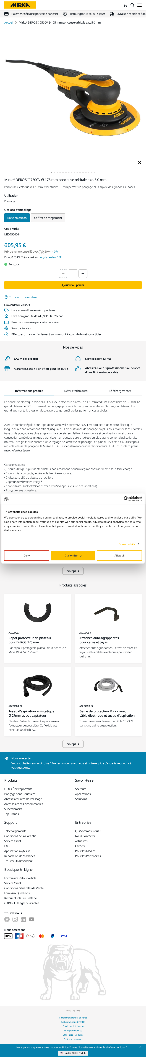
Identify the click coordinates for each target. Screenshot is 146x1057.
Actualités (81, 841)
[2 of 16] (54, 172)
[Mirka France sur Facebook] (7, 919)
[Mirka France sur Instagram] (15, 919)
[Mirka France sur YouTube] (31, 919)
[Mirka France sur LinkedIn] (23, 919)
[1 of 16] (51, 172)
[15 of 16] (91, 172)
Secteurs (80, 789)
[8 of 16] (71, 172)
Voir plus (73, 571)
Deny (27, 555)
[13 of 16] (86, 172)
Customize (71, 555)
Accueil (8, 22)
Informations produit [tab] (29, 391)
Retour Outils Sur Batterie (20, 898)
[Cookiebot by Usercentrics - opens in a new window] (126, 499)
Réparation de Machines (19, 856)
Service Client (12, 841)
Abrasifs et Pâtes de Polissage (23, 799)
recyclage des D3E (50, 257)
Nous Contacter (85, 836)
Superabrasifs (13, 809)
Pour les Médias (85, 851)
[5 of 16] (63, 172)
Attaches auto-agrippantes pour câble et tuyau (99, 640)
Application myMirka (17, 851)
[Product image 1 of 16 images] (73, 98)
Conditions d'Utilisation (73, 1026)
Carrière (80, 846)
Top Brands (11, 814)
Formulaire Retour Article (20, 878)
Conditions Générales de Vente (23, 888)
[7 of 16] (68, 172)
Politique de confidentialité (73, 1021)
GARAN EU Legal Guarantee (21, 903)
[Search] (132, 5)
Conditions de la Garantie (20, 836)
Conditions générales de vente (73, 1017)
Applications (83, 794)
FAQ (7, 846)
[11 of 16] (80, 172)
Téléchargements (15, 831)
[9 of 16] (74, 172)
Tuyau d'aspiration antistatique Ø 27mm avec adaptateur (31, 713)
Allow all (119, 555)
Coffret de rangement (48, 218)
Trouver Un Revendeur (18, 861)
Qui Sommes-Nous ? (88, 831)
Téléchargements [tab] (120, 391)
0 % (56, 251)
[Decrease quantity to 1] (63, 273)
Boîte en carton (17, 218)
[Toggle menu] (139, 5)
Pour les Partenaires (88, 856)
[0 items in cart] (125, 5)
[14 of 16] (88, 172)
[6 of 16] (66, 172)
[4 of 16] (60, 172)
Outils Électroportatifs (18, 789)
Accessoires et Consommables (23, 804)
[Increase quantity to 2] (83, 274)
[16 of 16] (94, 172)
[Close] (140, 1047)
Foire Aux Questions (17, 893)
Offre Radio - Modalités (73, 1034)
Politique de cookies (73, 1030)
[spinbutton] (73, 273)
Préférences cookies (73, 1039)
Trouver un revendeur (23, 297)
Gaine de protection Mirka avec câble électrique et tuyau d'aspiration (107, 713)
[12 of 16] (83, 172)
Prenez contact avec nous (67, 763)
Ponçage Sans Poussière (19, 794)
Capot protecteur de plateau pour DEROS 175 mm (30, 640)
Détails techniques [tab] (76, 391)
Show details (127, 544)
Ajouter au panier (73, 285)
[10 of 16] (77, 172)
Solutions (81, 799)
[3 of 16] (57, 172)
